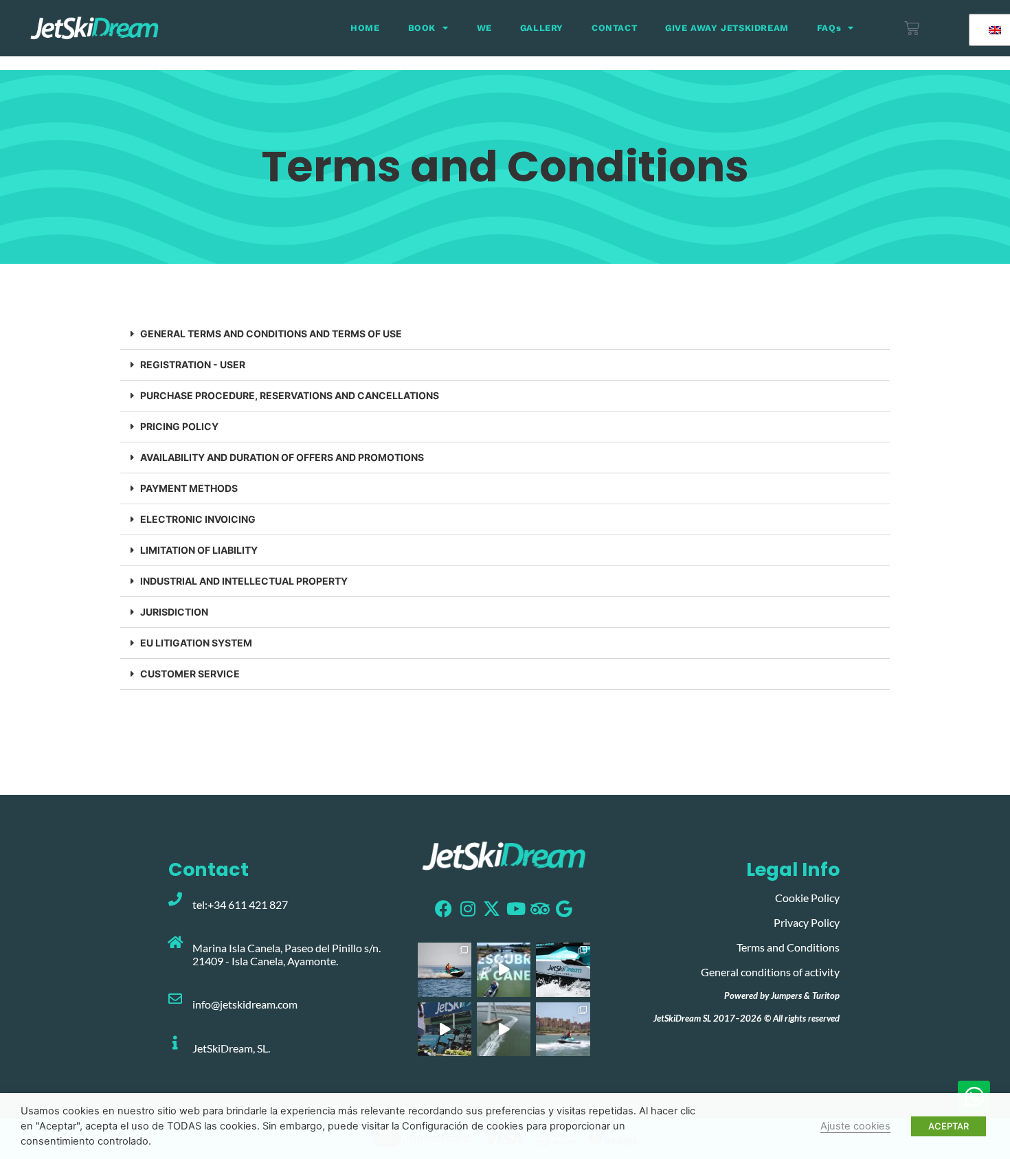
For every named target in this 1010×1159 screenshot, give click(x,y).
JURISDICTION (174, 612)
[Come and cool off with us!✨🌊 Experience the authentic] (563, 1029)
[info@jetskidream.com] (175, 999)
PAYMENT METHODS (190, 488)
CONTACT (614, 28)
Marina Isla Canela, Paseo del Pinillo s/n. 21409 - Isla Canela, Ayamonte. (286, 954)
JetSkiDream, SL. (231, 1048)
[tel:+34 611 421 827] (175, 899)
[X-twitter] (492, 909)
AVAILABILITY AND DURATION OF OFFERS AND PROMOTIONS (282, 457)
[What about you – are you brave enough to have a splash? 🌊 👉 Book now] (563, 969)
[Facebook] (443, 909)
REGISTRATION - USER (192, 364)
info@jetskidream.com (245, 1004)
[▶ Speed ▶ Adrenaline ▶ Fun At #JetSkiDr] (503, 1029)
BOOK (422, 28)
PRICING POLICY (179, 426)
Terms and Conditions (788, 947)
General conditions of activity (770, 971)
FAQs (829, 28)
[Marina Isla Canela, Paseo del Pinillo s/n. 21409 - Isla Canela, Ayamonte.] (175, 942)
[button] (505, 334)
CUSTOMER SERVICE (190, 673)
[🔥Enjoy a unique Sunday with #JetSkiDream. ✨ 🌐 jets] (444, 969)
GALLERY (541, 28)
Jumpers (786, 995)
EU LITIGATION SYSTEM (196, 643)
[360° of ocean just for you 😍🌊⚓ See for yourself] (503, 969)
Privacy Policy (807, 922)
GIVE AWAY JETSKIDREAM (727, 28)
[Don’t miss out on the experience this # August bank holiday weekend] (444, 1029)
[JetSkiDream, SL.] (175, 1043)
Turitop (826, 995)
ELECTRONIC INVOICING (198, 519)
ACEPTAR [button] (948, 1126)
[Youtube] (516, 909)
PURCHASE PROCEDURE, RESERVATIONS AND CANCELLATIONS (289, 395)
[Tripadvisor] (540, 909)
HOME (364, 28)
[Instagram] (468, 909)
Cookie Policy (807, 897)
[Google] (564, 909)
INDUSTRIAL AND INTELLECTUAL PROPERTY (244, 581)
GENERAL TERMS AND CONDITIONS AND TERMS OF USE (271, 333)
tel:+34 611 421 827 (240, 904)
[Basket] (912, 28)
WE (484, 28)
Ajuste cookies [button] (855, 1126)
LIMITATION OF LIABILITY (199, 550)
